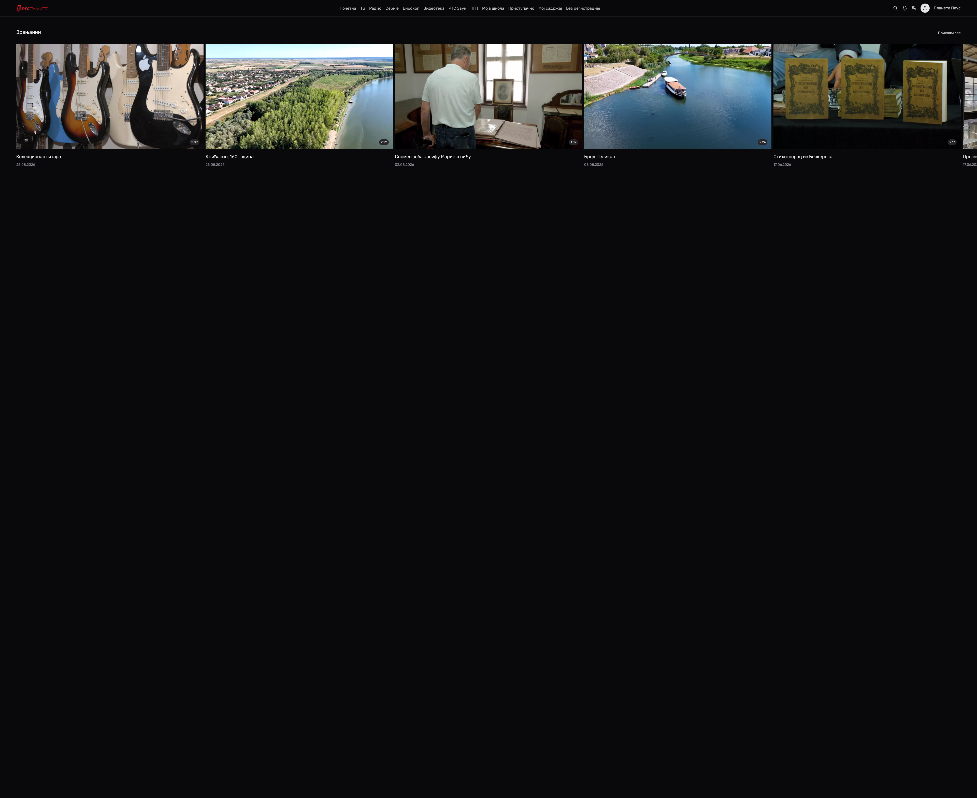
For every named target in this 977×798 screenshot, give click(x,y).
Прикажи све (949, 33)
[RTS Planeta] (32, 8)
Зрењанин (28, 32)
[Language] (913, 8)
